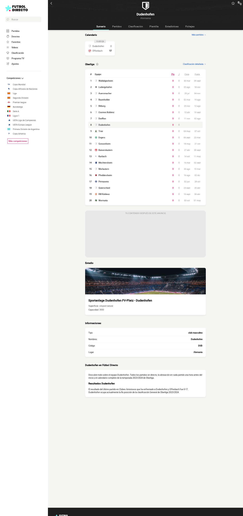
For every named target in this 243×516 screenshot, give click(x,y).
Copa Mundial (19, 84)
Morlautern (104, 168)
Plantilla (154, 26)
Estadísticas (172, 26)
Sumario (101, 26)
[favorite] (233, 3)
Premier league (19, 102)
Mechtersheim (105, 162)
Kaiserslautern (105, 150)
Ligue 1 (16, 115)
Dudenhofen (104, 124)
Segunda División (20, 97)
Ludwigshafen (105, 87)
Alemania (198, 352)
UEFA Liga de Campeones (24, 120)
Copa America (19, 133)
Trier (101, 131)
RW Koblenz (104, 194)
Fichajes (190, 26)
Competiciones (14, 78)
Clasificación (135, 26)
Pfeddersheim (105, 175)
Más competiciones (18, 141)
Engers (102, 137)
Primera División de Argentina (26, 129)
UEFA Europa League (22, 124)
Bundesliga (18, 106)
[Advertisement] (145, 236)
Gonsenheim (104, 143)
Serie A (16, 111)
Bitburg (102, 105)
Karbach (102, 156)
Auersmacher (105, 93)
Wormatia (103, 200)
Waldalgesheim (106, 80)
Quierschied (104, 187)
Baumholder (104, 99)
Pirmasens (104, 181)
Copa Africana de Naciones (25, 89)
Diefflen (102, 118)
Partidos (117, 26)
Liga (15, 93)
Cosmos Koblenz (106, 112)
